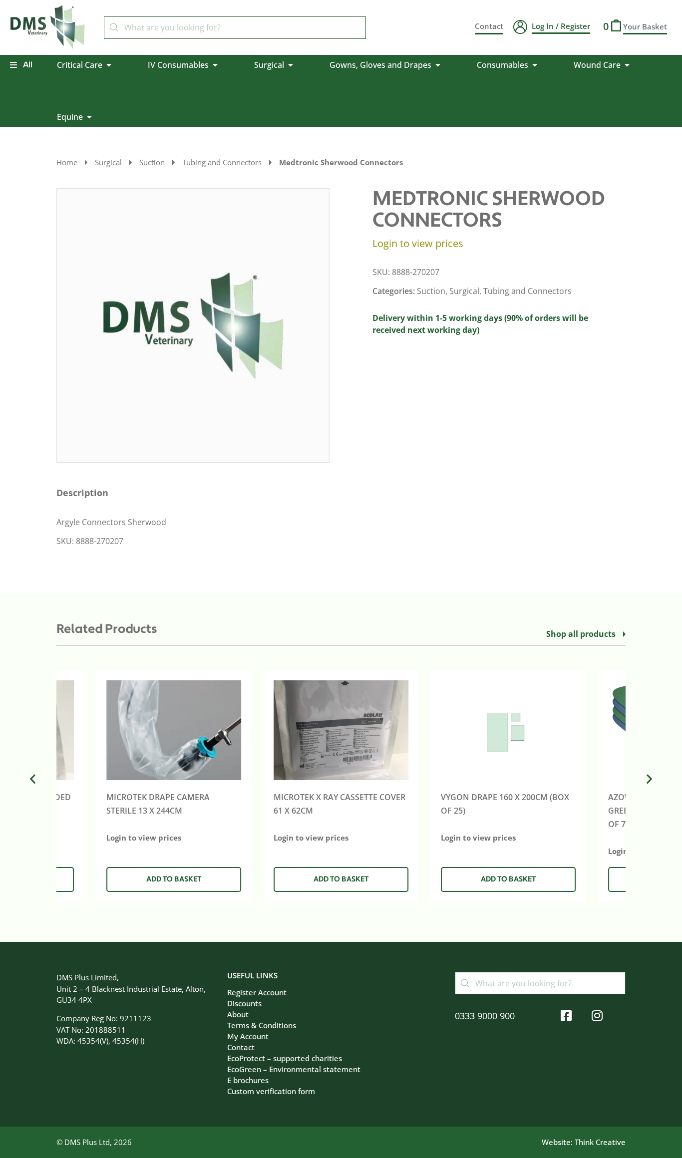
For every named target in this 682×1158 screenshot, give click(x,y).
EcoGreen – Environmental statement (293, 1069)
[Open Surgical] (291, 65)
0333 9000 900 (485, 1016)
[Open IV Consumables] (215, 65)
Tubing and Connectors (222, 162)
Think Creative (600, 1142)
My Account (248, 1036)
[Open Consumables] (535, 65)
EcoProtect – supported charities (284, 1058)
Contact (241, 1047)
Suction (152, 162)
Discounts (244, 1003)
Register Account (257, 992)
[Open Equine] (89, 117)
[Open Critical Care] (109, 65)
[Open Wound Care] (627, 65)
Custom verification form (271, 1091)
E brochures (248, 1080)
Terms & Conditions (261, 1025)
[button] (173, 879)
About (238, 1014)
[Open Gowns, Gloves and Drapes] (438, 65)
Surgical (108, 162)
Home (66, 162)
